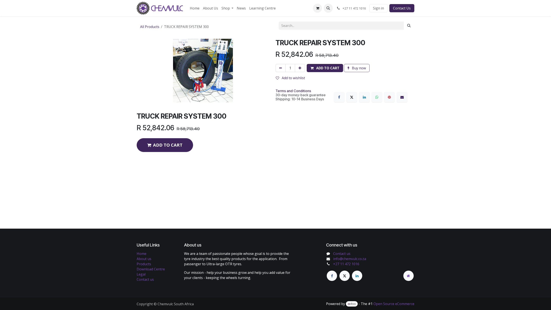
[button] (328, 8)
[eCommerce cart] (317, 8)
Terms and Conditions (293, 91)
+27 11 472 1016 (346, 264)
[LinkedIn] (364, 97)
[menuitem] (194, 8)
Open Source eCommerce (393, 303)
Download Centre (151, 269)
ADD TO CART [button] (168, 145)
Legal (141, 274)
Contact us (145, 279)
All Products (149, 26)
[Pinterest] (389, 97)
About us (144, 258)
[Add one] (300, 68)
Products (144, 264)
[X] (352, 97)
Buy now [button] (358, 68)
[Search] (409, 26)
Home (141, 253)
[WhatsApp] (377, 97)
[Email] (402, 97)
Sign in (378, 8)
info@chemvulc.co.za (349, 258)
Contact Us (402, 8)
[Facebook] (339, 97)
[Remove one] (281, 68)
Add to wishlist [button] (293, 78)
